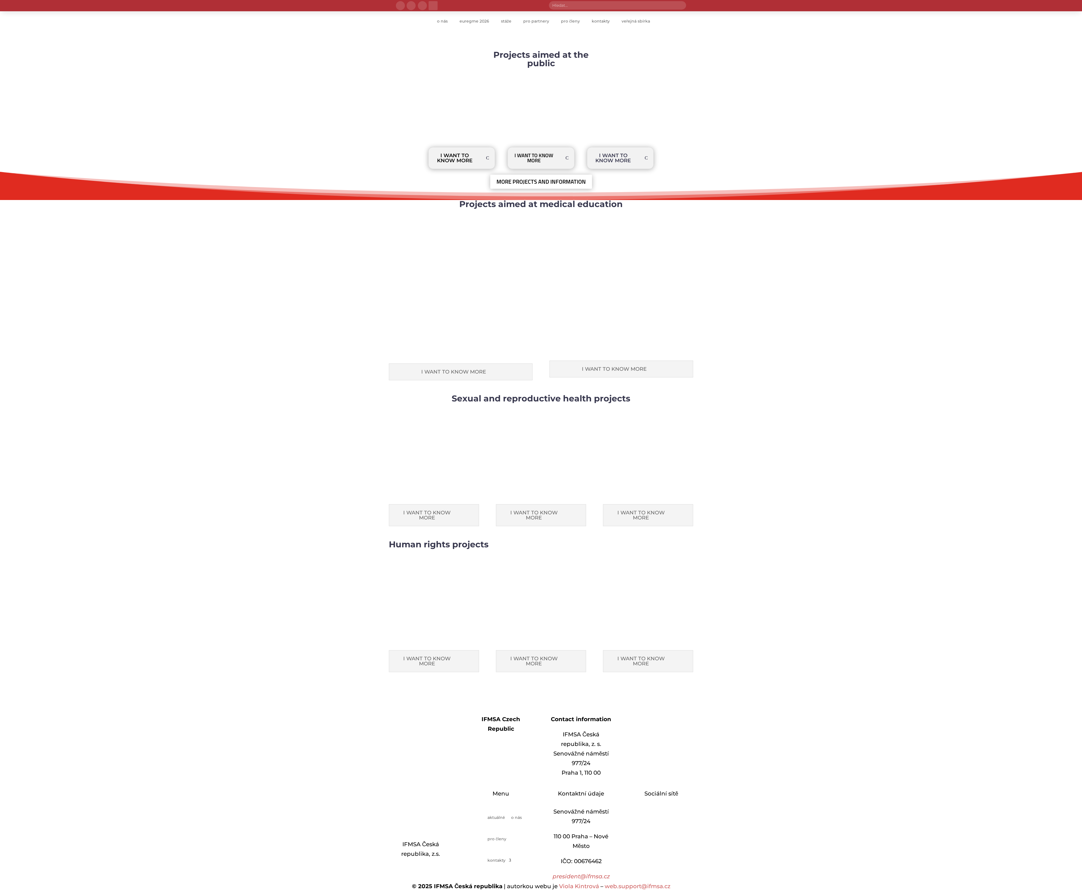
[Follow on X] (422, 5)
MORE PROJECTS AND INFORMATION (541, 181)
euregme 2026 (474, 21)
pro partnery (536, 21)
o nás (442, 21)
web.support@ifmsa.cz (637, 886)
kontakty (601, 21)
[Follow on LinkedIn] (433, 5)
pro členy (570, 21)
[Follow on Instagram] (411, 5)
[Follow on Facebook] (400, 5)
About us (501, 744)
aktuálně (496, 817)
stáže (506, 21)
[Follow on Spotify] (678, 811)
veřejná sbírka (636, 21)
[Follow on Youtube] (678, 690)
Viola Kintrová (579, 886)
